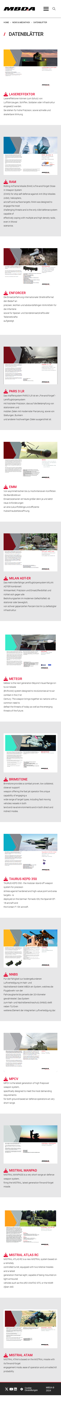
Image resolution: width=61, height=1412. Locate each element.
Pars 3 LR (16, 391)
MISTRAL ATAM (21, 1355)
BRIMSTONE (18, 779)
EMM (13, 487)
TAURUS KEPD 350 (23, 879)
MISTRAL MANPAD (23, 1170)
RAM (12, 182)
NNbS (13, 974)
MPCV (13, 1079)
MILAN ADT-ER (20, 578)
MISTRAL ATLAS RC (24, 1255)
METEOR (15, 679)
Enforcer (17, 293)
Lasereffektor (22, 94)
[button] (46, 8)
